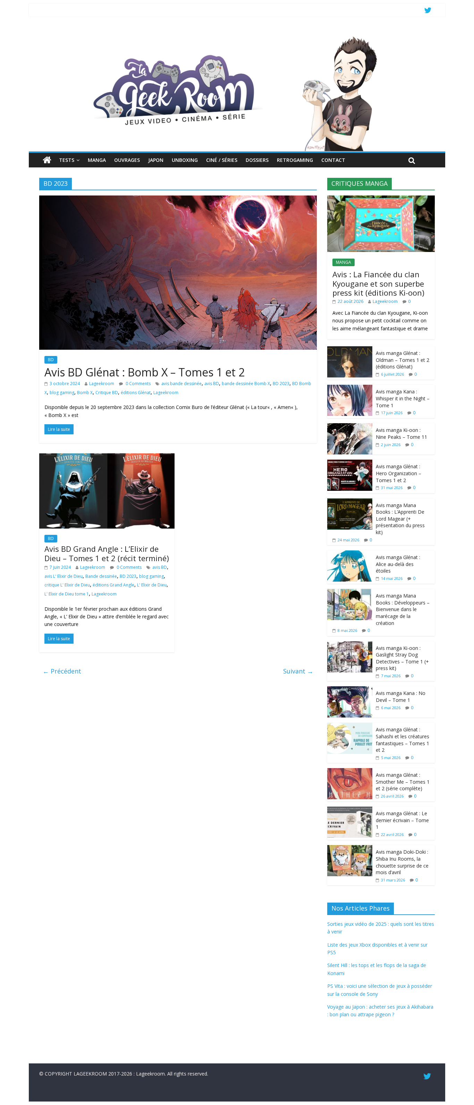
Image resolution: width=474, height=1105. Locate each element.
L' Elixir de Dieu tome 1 (66, 594)
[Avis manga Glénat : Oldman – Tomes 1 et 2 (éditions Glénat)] (349, 350)
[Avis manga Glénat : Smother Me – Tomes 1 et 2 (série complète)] (349, 771)
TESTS (66, 160)
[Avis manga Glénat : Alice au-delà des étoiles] (349, 554)
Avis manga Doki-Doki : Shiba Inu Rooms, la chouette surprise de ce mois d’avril (402, 862)
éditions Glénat (136, 392)
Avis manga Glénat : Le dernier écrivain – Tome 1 (402, 820)
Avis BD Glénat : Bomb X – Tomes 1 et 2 (144, 372)
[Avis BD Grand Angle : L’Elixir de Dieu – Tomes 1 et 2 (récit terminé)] (107, 457)
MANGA (97, 160)
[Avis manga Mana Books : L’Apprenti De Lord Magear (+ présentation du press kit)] (349, 502)
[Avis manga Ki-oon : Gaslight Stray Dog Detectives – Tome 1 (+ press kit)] (349, 645)
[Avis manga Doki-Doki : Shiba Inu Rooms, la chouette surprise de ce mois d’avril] (349, 848)
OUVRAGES (127, 160)
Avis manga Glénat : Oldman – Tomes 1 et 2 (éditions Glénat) (402, 360)
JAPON (155, 160)
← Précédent (62, 671)
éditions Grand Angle (113, 585)
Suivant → (298, 671)
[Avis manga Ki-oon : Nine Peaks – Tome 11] (349, 427)
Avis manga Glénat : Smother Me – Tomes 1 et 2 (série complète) (403, 782)
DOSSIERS (257, 160)
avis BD (211, 383)
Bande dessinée (101, 576)
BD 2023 (281, 383)
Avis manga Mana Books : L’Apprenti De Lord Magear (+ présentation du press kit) (400, 519)
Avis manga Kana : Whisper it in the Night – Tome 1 (403, 398)
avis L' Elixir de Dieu (63, 576)
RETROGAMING (295, 160)
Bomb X (85, 392)
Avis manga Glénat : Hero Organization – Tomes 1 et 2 (398, 473)
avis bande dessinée (181, 383)
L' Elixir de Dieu (152, 585)
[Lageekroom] (237, 36)
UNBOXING (185, 160)
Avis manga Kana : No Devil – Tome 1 (400, 696)
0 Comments (138, 383)
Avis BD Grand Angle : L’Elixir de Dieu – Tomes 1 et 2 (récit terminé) (106, 553)
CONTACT (333, 160)
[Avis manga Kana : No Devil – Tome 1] (349, 690)
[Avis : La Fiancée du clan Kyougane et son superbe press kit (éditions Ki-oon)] (381, 199)
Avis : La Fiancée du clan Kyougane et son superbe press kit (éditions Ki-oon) (378, 283)
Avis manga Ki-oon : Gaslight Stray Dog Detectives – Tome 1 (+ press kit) (402, 658)
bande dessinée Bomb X (246, 383)
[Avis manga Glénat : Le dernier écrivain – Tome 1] (349, 810)
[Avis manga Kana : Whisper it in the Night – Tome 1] (349, 388)
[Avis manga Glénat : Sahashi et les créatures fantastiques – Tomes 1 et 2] (349, 726)
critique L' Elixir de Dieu (67, 585)
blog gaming (62, 392)
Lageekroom (101, 383)
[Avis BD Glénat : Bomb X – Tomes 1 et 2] (178, 199)
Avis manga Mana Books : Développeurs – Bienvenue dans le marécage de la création (403, 609)
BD (51, 360)
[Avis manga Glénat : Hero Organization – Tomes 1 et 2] (349, 463)
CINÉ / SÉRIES (221, 160)
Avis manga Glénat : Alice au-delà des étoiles (398, 564)
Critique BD (106, 392)
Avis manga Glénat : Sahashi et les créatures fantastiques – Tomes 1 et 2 (402, 739)
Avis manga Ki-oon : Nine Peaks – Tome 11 (401, 433)
